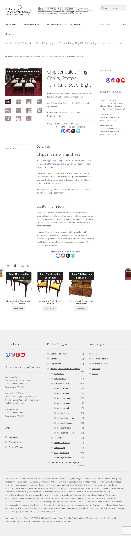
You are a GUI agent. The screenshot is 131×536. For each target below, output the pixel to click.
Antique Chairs (63, 403)
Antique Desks (63, 413)
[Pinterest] (118, 80)
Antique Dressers (64, 423)
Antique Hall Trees (59, 353)
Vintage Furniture (55, 24)
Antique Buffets (64, 393)
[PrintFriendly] (78, 131)
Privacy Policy (15, 442)
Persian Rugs (59, 447)
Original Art (56, 363)
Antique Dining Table (66, 418)
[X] (73, 131)
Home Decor (75, 24)
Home (8, 34)
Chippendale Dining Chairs (56, 160)
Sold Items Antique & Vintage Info (27, 56)
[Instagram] (68, 131)
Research (96, 368)
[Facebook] (63, 131)
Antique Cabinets (64, 398)
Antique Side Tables (65, 432)
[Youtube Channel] (123, 80)
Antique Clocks (63, 408)
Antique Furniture (31, 24)
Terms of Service (16, 447)
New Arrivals (10, 24)
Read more (18, 308)
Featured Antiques (100, 358)
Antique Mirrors (64, 427)
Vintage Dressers (64, 457)
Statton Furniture (49, 212)
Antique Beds (63, 388)
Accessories (59, 373)
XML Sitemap (14, 437)
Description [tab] (10, 148)
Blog (94, 353)
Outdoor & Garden (62, 442)
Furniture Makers (99, 363)
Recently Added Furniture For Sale (65, 368)
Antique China (60, 378)
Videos (95, 373)
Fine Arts (58, 437)
